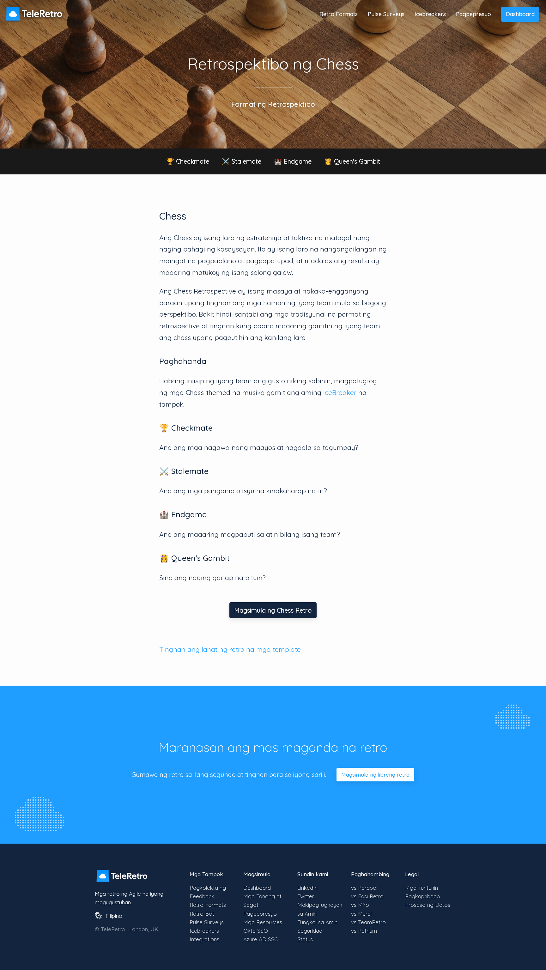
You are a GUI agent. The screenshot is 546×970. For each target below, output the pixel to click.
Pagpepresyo (473, 14)
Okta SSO (255, 930)
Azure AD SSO (261, 939)
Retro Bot (202, 913)
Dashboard (520, 14)
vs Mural (361, 913)
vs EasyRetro (367, 896)
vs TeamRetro (368, 922)
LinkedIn (307, 887)
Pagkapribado (422, 896)
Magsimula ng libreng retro (375, 774)
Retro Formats (338, 14)
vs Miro (360, 904)
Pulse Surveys (386, 14)
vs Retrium (364, 930)
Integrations (204, 939)
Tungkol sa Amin (317, 922)
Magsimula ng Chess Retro (273, 610)
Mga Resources (262, 922)
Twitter (305, 896)
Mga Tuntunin (421, 887)
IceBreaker (339, 392)
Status (305, 939)
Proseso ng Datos (427, 904)
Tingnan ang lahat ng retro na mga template (230, 649)
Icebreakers (430, 14)
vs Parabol (364, 887)
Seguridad (309, 930)
